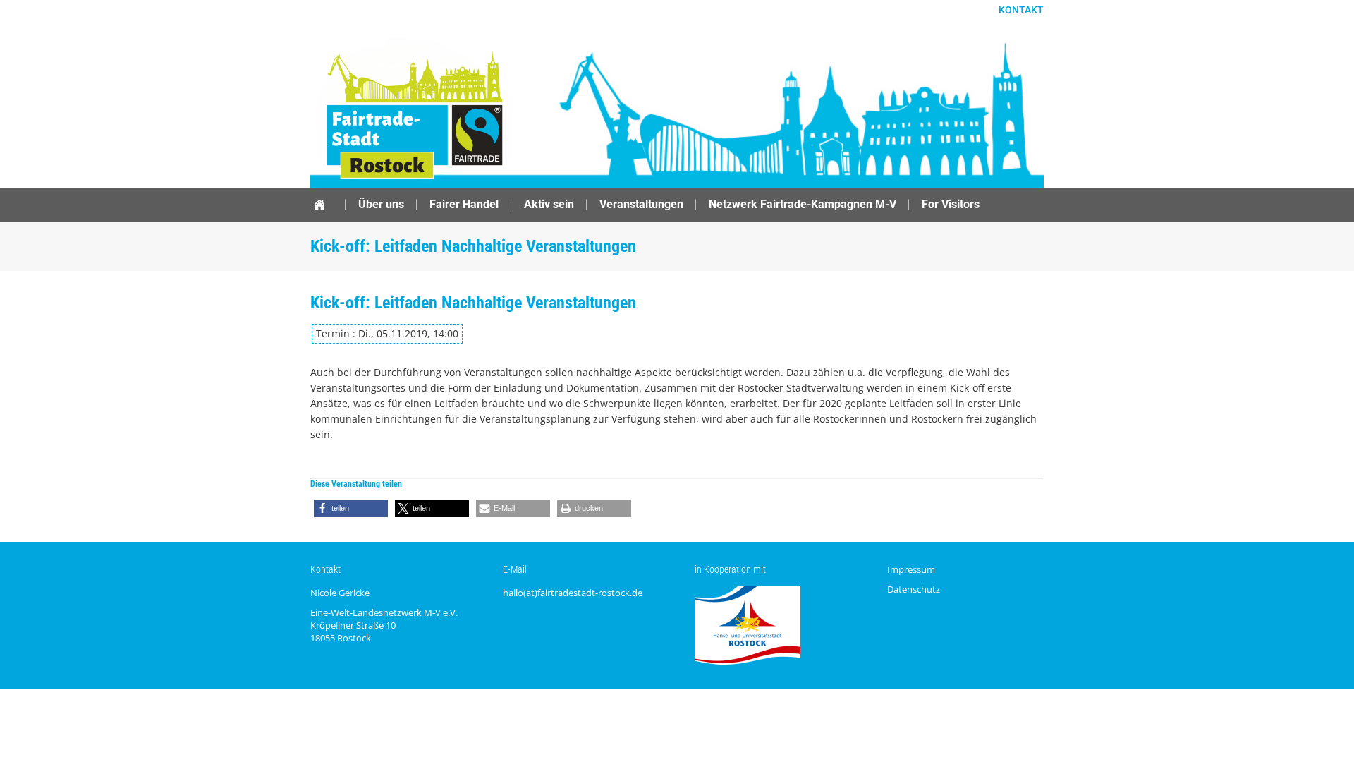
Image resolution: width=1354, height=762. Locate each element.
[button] (351, 508)
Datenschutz (913, 589)
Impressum (911, 569)
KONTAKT (1021, 10)
